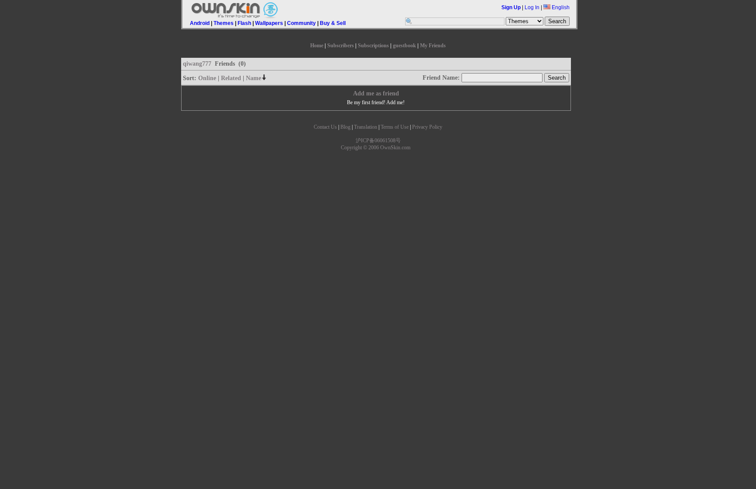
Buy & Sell (333, 23)
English (560, 7)
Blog (345, 127)
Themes (224, 23)
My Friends (433, 45)
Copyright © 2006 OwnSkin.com (375, 147)
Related (231, 78)
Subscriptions (373, 45)
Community (301, 23)
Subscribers (340, 45)
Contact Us (325, 127)
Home (316, 45)
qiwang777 (197, 63)
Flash (244, 23)
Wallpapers (269, 23)
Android (200, 23)
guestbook (404, 45)
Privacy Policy (427, 127)
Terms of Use (395, 127)
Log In (532, 7)
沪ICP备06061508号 (378, 140)
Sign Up (511, 7)
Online (207, 78)
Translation (365, 127)
